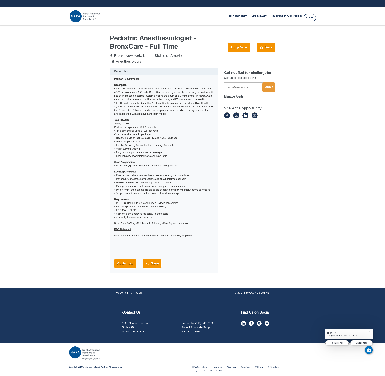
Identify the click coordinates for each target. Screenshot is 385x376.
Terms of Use (217, 367)
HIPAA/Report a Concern (200, 367)
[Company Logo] (85, 16)
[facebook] (251, 323)
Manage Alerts (233, 96)
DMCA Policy (259, 367)
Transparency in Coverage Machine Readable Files (209, 371)
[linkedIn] (243, 323)
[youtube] (267, 323)
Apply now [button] (125, 263)
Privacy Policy (231, 367)
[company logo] (84, 353)
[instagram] (259, 323)
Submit (269, 87)
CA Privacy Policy (273, 367)
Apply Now (238, 47)
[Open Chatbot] (369, 350)
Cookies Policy (245, 367)
